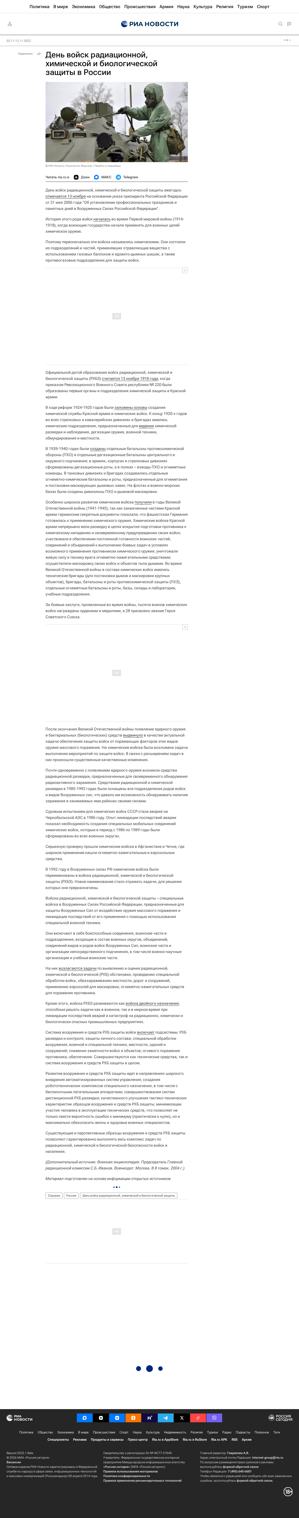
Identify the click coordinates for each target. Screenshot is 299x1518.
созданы (98, 448)
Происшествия (104, 1432)
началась (102, 219)
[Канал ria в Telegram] (166, 1417)
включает (146, 1032)
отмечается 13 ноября (66, 196)
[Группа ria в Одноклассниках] (133, 1417)
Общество (45, 1432)
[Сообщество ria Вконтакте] (117, 1417)
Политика (26, 1432)
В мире (83, 1432)
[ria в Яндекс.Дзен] (101, 1417)
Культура (153, 1432)
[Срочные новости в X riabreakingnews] (198, 1417)
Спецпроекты (58, 1440)
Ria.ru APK (219, 1440)
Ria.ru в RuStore (195, 1440)
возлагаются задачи (78, 968)
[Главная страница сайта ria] (149, 24)
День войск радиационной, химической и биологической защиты (129, 1195)
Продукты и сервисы (107, 1440)
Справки (54, 1195)
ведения (146, 425)
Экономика (65, 1432)
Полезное (262, 1432)
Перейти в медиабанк (108, 165)
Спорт (124, 1432)
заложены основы (130, 407)
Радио (226, 1432)
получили (143, 502)
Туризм (212, 1432)
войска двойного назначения (152, 1003)
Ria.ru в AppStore (165, 1440)
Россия (71, 1195)
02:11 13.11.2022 (19, 41)
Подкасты (243, 1432)
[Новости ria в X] (182, 1417)
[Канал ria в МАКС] (85, 1417)
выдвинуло (133, 735)
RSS (234, 1440)
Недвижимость (175, 1432)
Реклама (79, 1440)
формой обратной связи (241, 1466)
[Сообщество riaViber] (214, 1417)
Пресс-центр (138, 1440)
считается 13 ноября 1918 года (130, 378)
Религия (197, 1432)
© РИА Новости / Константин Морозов (69, 165)
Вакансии (14, 1462)
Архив (247, 1440)
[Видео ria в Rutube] (149, 1417)
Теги (276, 1432)
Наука (137, 1432)
